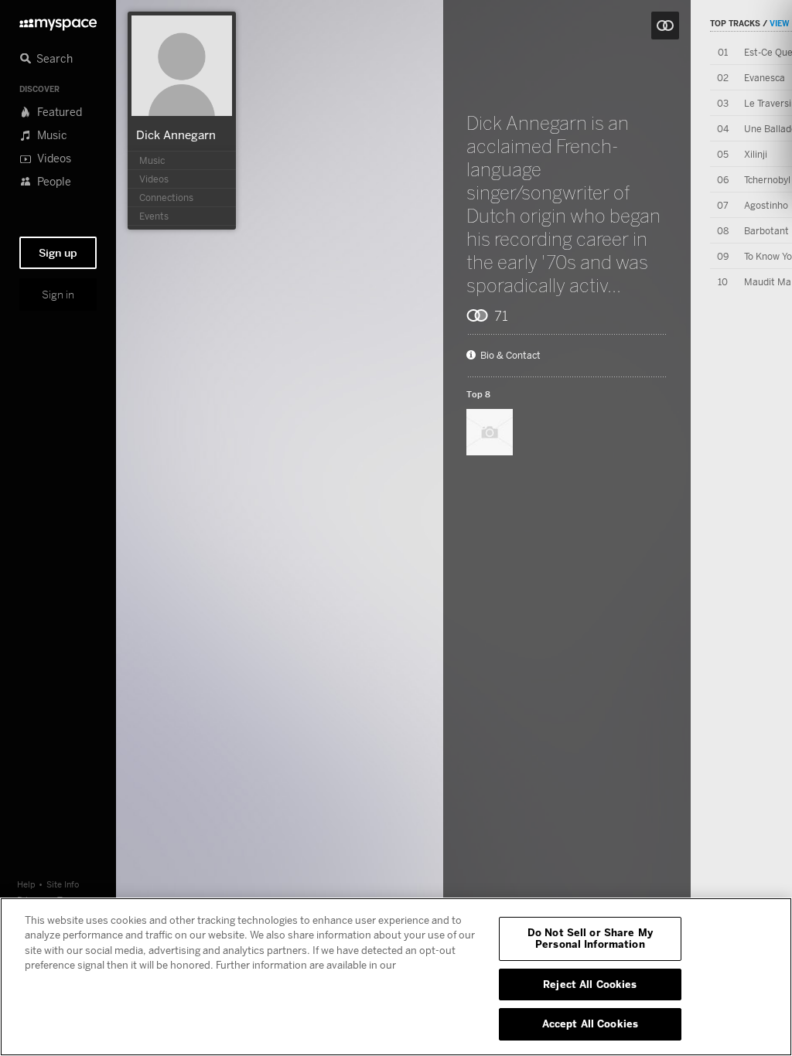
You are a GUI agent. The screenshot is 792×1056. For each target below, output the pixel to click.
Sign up (58, 253)
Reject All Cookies (590, 984)
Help (26, 884)
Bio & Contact (510, 355)
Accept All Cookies (590, 1023)
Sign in (58, 294)
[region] (396, 977)
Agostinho (766, 205)
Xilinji (755, 154)
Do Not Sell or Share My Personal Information (590, 938)
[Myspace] (58, 20)
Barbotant (766, 230)
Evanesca (764, 77)
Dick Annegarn (176, 134)
